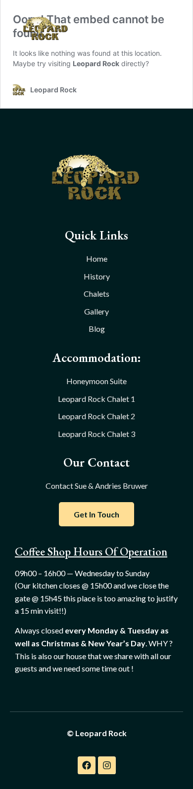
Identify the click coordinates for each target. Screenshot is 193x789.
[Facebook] (87, 765)
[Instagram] (107, 765)
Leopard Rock (96, 63)
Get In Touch (96, 514)
